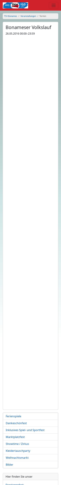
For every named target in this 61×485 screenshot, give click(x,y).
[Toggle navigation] (53, 5)
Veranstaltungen (28, 16)
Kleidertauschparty (18, 451)
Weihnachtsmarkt (17, 458)
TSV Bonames (10, 16)
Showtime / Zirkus (17, 444)
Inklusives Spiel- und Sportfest (25, 430)
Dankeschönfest (16, 423)
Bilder (9, 464)
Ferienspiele (13, 416)
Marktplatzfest (15, 437)
